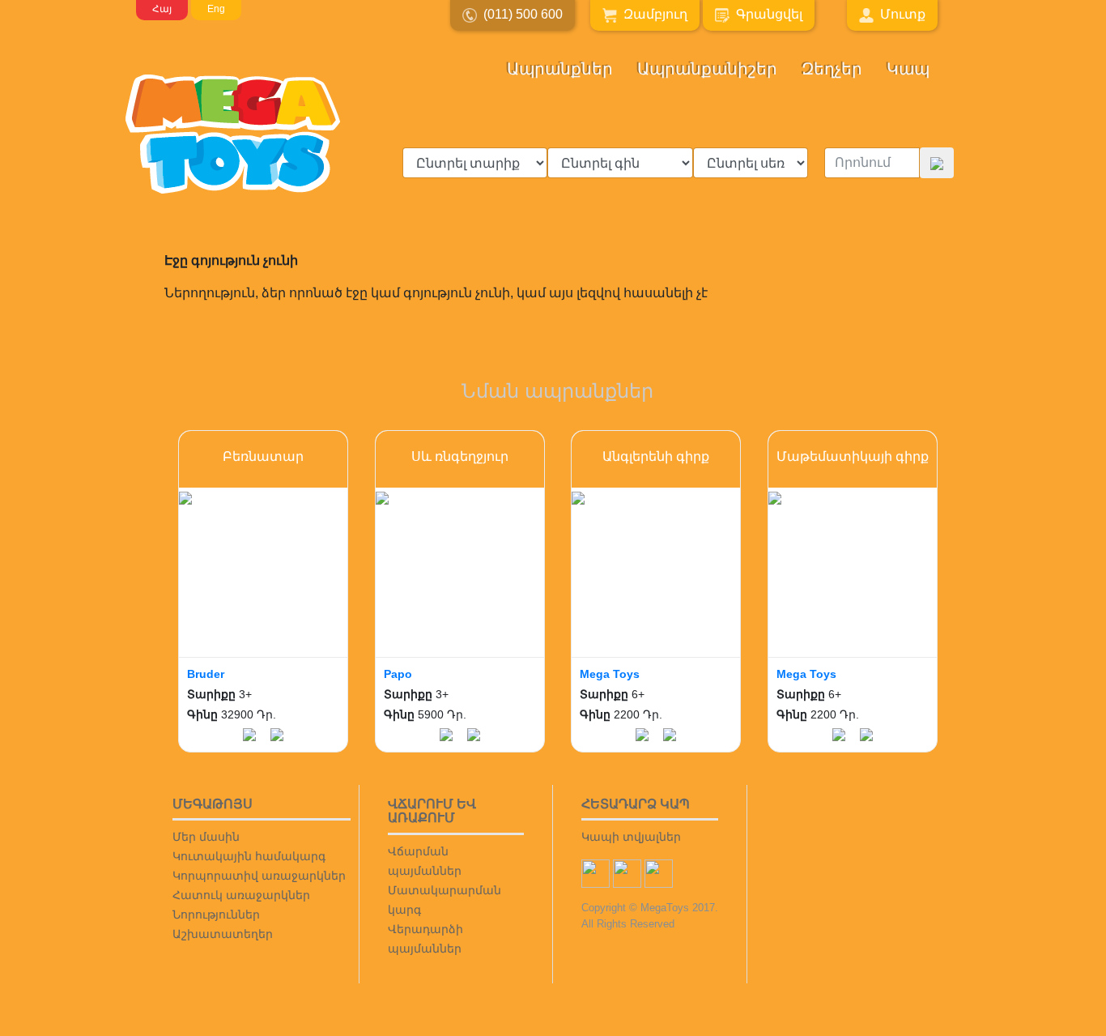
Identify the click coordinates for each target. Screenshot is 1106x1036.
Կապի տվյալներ (631, 836)
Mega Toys (610, 673)
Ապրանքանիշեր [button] (707, 69)
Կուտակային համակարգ (248, 856)
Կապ (908, 69)
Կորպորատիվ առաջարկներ (259, 875)
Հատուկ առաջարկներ (241, 895)
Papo (398, 673)
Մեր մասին (206, 836)
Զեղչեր (832, 69)
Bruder (205, 673)
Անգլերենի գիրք (655, 456)
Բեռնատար (263, 456)
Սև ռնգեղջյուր (459, 456)
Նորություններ (216, 914)
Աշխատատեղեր (222, 933)
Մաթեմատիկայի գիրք (852, 456)
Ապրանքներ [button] (560, 69)
